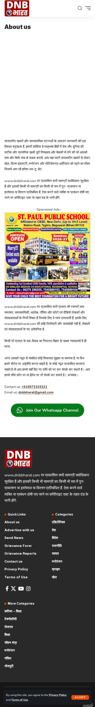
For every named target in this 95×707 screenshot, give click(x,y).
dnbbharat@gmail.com (35, 392)
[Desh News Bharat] (16, 8)
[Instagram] (28, 588)
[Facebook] (7, 588)
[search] (80, 8)
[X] (13, 588)
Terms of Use (19, 700)
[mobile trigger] (87, 8)
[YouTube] (21, 588)
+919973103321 (34, 387)
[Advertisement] (47, 82)
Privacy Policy (58, 695)
